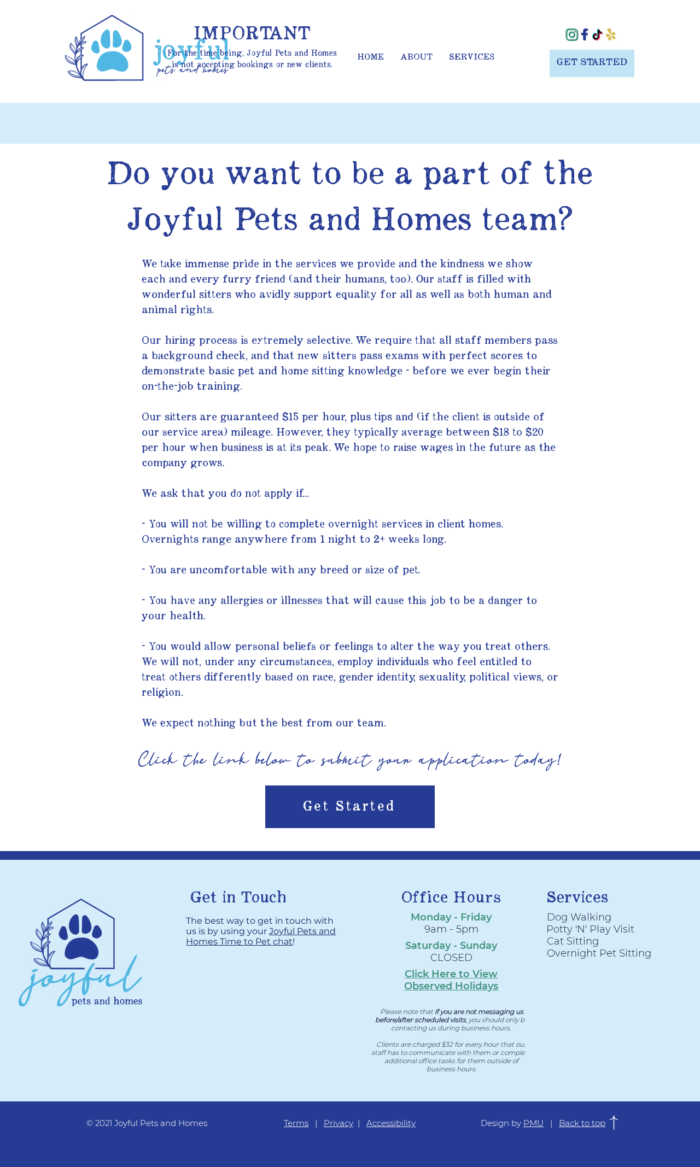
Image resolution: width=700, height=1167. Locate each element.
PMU (533, 1123)
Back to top (582, 1123)
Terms (296, 1123)
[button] (451, 980)
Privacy (338, 1123)
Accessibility (391, 1123)
